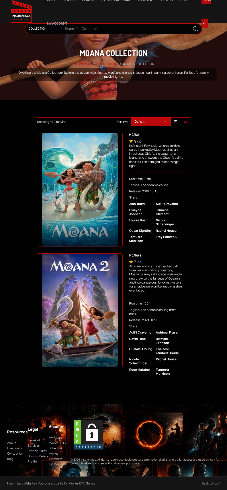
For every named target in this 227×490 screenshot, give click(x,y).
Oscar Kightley (140, 231)
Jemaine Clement (162, 212)
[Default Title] (151, 121)
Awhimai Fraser (167, 332)
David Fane (137, 339)
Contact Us (15, 453)
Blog (10, 459)
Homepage (83, 64)
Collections (107, 64)
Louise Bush (138, 220)
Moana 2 (135, 255)
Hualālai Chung (140, 349)
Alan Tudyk (137, 204)
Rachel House (166, 231)
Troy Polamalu (166, 237)
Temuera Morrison (136, 239)
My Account (57, 23)
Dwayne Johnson (136, 212)
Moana (134, 135)
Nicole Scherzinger (165, 222)
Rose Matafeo (139, 370)
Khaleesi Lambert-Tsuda (167, 351)
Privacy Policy (37, 451)
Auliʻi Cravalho (167, 204)
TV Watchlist (58, 464)
